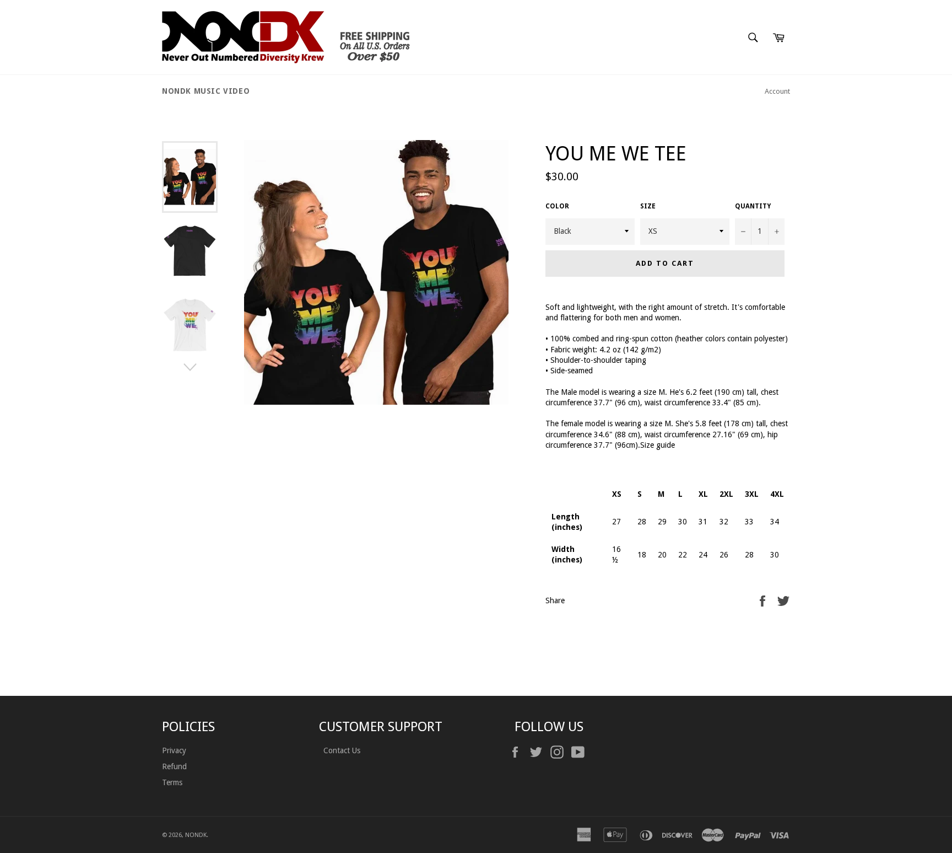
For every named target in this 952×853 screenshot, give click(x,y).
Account (777, 91)
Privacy (174, 750)
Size (648, 206)
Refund (174, 766)
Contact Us (340, 750)
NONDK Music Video (206, 91)
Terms (172, 782)
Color (557, 206)
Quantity (753, 206)
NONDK (196, 835)
